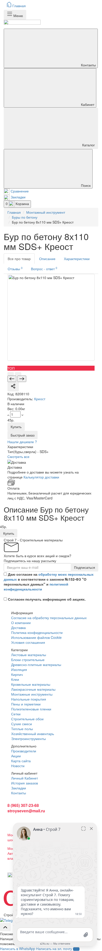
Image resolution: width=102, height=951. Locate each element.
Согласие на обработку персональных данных (49, 617)
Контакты (18, 792)
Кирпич (17, 674)
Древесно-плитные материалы (36, 664)
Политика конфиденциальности (37, 632)
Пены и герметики (26, 704)
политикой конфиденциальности (36, 586)
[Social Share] (13, 386)
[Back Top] (5, 927)
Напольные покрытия (28, 699)
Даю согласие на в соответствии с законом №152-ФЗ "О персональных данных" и (49, 581)
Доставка (18, 627)
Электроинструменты (28, 738)
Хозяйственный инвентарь (32, 733)
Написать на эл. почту (54, 948)
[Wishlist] (18, 374)
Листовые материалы (28, 654)
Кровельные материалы (30, 684)
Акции (16, 755)
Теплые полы (22, 728)
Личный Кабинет (24, 778)
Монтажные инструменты (31, 694)
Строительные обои (27, 718)
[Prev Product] (11, 379)
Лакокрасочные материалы (33, 689)
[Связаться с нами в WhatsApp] (10, 919)
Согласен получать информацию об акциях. (47, 599)
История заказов (24, 782)
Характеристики (77, 258)
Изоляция (19, 669)
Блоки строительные (28, 659)
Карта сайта (21, 760)
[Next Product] (21, 379)
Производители (23, 750)
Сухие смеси (21, 723)
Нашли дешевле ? (22, 441)
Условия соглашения (28, 642)
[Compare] (10, 374)
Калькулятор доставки (41, 477)
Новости (18, 765)
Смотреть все (18, 456)
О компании (21, 622)
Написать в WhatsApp (17, 948)
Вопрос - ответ (44, 268)
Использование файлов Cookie (36, 637)
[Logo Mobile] (51, 24)
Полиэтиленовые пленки (31, 708)
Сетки (16, 713)
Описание (47, 258)
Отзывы (15, 268)
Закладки (18, 787)
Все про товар (19, 258)
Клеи (15, 679)
